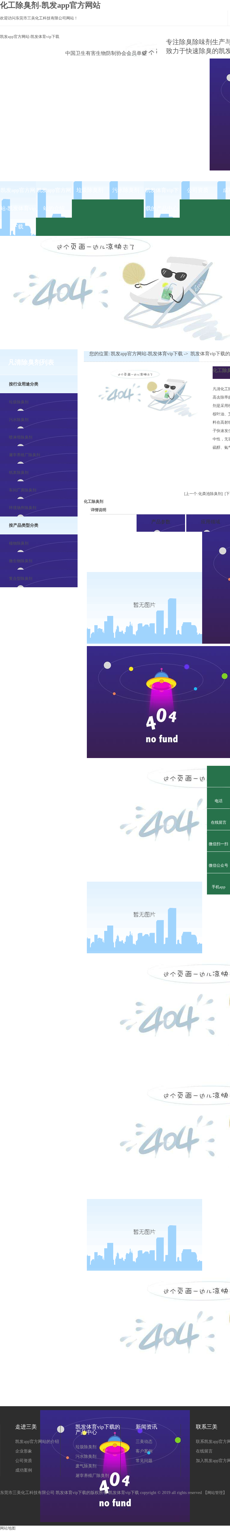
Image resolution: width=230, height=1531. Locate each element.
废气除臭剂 (85, 1466)
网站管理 (215, 1492)
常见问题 (144, 1460)
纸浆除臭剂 (18, 472)
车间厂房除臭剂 (22, 490)
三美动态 (144, 1441)
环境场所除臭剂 (22, 507)
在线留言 (204, 1451)
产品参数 (160, 521)
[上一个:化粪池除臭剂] (203, 493)
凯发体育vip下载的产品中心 (162, 199)
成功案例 (23, 1470)
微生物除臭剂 (20, 561)
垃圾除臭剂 (89, 190)
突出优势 (111, 521)
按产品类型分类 (23, 525)
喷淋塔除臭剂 (20, 437)
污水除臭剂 (125, 190)
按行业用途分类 (23, 384)
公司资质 (197, 190)
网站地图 (8, 1528)
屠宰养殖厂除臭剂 (24, 455)
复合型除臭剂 (20, 578)
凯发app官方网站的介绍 (54, 199)
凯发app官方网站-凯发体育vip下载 (29, 36)
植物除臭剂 (18, 543)
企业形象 (23, 1451)
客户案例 (144, 1451)
